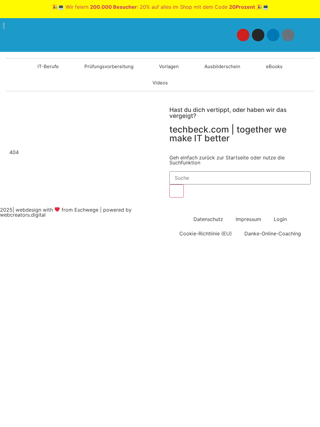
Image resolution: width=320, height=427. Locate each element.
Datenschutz (208, 219)
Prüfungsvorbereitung (108, 66)
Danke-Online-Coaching (272, 233)
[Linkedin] (273, 35)
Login (280, 219)
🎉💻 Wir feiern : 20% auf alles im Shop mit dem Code (160, 7)
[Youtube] (243, 35)
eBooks (274, 66)
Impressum (248, 219)
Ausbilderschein (222, 66)
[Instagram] (258, 35)
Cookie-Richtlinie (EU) (205, 233)
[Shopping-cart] (303, 35)
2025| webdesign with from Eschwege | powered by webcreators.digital (66, 212)
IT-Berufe (48, 66)
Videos (160, 83)
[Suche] (176, 191)
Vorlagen (169, 66)
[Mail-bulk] (288, 35)
